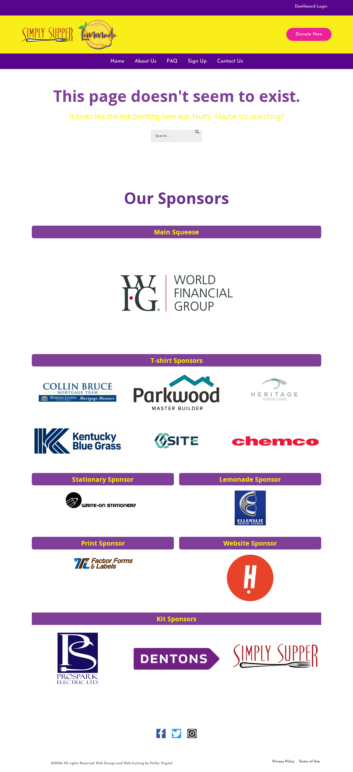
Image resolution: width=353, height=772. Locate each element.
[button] (309, 34)
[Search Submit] (197, 132)
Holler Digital (161, 763)
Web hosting (134, 763)
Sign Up (197, 61)
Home (117, 61)
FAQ (172, 61)
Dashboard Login (311, 6)
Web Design (105, 763)
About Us (145, 61)
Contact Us (230, 61)
